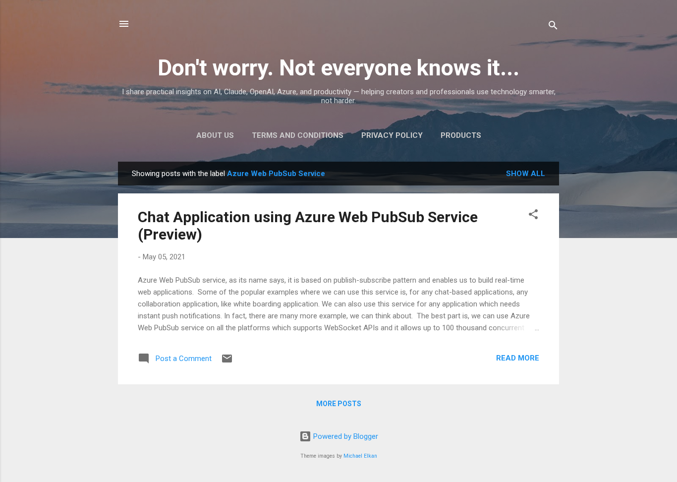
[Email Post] (227, 362)
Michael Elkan (360, 456)
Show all (525, 173)
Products (461, 135)
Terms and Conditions (297, 135)
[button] (533, 216)
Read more (517, 358)
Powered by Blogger (344, 436)
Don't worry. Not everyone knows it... (338, 68)
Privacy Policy (392, 135)
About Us (215, 135)
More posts (338, 404)
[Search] (553, 27)
